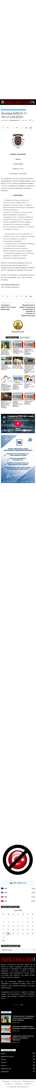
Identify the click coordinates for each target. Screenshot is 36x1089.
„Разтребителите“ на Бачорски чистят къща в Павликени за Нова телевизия (6, 352)
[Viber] (8, 128)
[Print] (31, 128)
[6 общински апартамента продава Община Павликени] (6, 361)
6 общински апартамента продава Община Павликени (6, 367)
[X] (12, 128)
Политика (4, 1062)
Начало (3, 106)
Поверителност (6, 1081)
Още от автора (24, 337)
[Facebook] (3, 128)
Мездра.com (28, 1083)
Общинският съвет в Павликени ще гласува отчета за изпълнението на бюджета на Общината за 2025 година (29, 369)
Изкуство (3, 1065)
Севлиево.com (18, 1083)
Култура (3, 1059)
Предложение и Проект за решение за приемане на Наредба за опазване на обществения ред (27, 310)
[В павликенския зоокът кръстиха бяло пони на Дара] (18, 361)
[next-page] (19, 411)
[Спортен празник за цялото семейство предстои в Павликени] (18, 379)
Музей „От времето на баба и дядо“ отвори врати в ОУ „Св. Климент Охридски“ (6, 404)
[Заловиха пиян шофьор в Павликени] (29, 397)
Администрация (16, 106)
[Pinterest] (17, 128)
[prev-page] (17, 411)
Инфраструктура (6, 1068)
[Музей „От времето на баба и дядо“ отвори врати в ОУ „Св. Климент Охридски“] (6, 397)
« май (2, 940)
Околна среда (21, 109)
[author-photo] (18, 325)
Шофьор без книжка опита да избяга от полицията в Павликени (29, 352)
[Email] (26, 128)
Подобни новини (12, 337)
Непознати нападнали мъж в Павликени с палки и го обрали (18, 351)
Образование (5, 1071)
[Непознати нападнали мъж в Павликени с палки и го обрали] (18, 345)
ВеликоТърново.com (28, 1081)
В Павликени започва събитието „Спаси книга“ (29, 385)
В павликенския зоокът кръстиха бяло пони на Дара (18, 367)
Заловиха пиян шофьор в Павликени (28, 403)
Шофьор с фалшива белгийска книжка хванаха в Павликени (18, 404)
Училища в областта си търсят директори (8, 307)
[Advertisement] (18, 30)
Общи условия (16, 1081)
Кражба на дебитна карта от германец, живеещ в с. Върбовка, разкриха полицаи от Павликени (6, 387)
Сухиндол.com (8, 1083)
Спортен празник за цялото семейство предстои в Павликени (17, 386)
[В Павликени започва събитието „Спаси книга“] (29, 379)
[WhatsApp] (21, 128)
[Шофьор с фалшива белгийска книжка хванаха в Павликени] (18, 397)
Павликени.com (14, 120)
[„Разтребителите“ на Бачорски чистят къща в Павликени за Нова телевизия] (6, 345)
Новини (8, 106)
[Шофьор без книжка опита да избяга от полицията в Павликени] (29, 345)
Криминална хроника (7, 1056)
